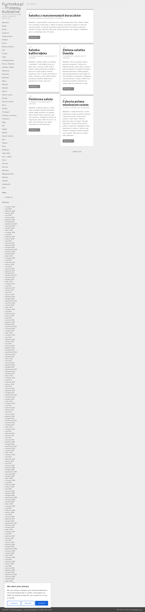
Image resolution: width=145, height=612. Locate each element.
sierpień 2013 (9, 373)
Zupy (4, 187)
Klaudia (66, 107)
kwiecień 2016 (10, 313)
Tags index (6, 153)
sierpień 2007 (9, 527)
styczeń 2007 (9, 542)
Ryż (3, 126)
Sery (4, 139)
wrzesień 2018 (10, 252)
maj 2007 (8, 534)
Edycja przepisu (8, 46)
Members (5, 77)
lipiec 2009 (9, 478)
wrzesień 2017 (10, 277)
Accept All (41, 603)
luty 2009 (8, 489)
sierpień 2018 (9, 254)
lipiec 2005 (9, 581)
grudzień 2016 (10, 296)
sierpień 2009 (9, 476)
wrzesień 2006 (10, 551)
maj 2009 (8, 482)
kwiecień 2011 (10, 433)
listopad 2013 (9, 367)
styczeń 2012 (9, 414)
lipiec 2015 (9, 333)
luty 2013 (8, 386)
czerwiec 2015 (10, 335)
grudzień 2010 (10, 442)
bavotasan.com (137, 610)
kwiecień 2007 (10, 536)
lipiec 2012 (9, 401)
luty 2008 (8, 514)
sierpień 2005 (9, 579)
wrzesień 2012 (10, 397)
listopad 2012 (9, 393)
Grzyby (4, 53)
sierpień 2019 (9, 228)
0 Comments (59, 18)
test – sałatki (7, 157)
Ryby (4, 122)
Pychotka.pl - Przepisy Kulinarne (26, 610)
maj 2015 (8, 337)
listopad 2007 (9, 521)
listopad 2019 (9, 222)
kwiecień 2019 (10, 237)
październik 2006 (11, 549)
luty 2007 (8, 540)
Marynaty (5, 74)
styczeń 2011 (9, 440)
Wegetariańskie (8, 174)
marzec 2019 (9, 239)
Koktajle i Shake (8, 67)
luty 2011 (8, 437)
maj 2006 (8, 559)
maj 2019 (8, 234)
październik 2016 (11, 301)
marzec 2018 (9, 264)
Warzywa (5, 170)
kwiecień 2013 (10, 382)
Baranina (5, 22)
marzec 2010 (9, 461)
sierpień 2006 (9, 553)
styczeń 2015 (9, 346)
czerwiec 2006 (10, 557)
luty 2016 (8, 318)
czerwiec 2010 (10, 455)
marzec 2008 (9, 512)
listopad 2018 (9, 247)
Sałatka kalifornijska (38, 51)
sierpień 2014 (9, 356)
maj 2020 (8, 209)
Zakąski (5, 180)
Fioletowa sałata (41, 99)
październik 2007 (11, 523)
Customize (14, 603)
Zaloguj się (9, 197)
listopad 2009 (9, 470)
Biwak (4, 26)
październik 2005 (11, 574)
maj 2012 (8, 405)
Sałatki (4, 129)
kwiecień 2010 (10, 459)
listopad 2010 (9, 444)
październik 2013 (11, 369)
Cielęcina (5, 33)
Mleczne (5, 84)
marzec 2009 (9, 487)
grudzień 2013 (10, 365)
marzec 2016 (9, 316)
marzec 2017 (9, 290)
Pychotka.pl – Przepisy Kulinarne (12, 8)
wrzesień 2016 (10, 303)
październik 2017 (11, 275)
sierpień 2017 (9, 279)
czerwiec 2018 (10, 258)
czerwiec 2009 (10, 480)
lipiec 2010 (9, 452)
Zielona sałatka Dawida (74, 51)
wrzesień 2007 (10, 525)
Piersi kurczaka (7, 101)
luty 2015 (8, 343)
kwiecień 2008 (10, 510)
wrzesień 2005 (10, 576)
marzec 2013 (9, 384)
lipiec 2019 (9, 230)
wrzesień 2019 (10, 226)
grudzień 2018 (10, 245)
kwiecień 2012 (10, 408)
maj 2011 (8, 431)
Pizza (4, 105)
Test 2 (4, 160)
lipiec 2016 (9, 307)
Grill (3, 50)
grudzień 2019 (10, 219)
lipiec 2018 (9, 256)
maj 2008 (8, 508)
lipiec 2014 (9, 358)
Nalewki (5, 88)
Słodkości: (6, 150)
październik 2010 (11, 446)
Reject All (28, 603)
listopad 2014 (9, 350)
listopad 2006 (9, 546)
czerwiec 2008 (10, 506)
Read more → (34, 37)
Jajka (4, 57)
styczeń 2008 (9, 517)
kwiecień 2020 (10, 211)
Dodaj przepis (7, 36)
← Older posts (76, 151)
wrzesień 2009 (10, 474)
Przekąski (5, 112)
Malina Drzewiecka (36, 18)
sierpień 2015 (9, 331)
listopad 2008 (9, 495)
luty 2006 (8, 566)
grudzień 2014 (10, 348)
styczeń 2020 (9, 217)
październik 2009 (11, 472)
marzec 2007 (9, 538)
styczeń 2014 (9, 363)
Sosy (4, 146)
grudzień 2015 (10, 322)
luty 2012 (8, 412)
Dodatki (5, 40)
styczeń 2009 (9, 491)
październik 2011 (11, 420)
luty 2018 (8, 266)
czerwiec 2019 (10, 232)
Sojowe (4, 143)
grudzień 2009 (10, 467)
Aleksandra (33, 101)
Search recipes (7, 136)
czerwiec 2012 (10, 403)
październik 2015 (11, 326)
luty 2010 (8, 463)
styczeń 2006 (9, 568)
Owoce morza (7, 95)
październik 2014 (11, 352)
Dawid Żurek (68, 56)
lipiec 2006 (9, 555)
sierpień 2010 (9, 450)
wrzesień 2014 (10, 354)
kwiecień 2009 (10, 484)
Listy (30, 12)
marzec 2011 (9, 435)
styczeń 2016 (9, 320)
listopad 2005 (9, 572)
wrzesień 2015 (10, 328)
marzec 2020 (9, 213)
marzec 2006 (9, 564)
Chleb (4, 29)
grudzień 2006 (10, 544)
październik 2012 (11, 395)
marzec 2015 (9, 341)
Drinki (4, 43)
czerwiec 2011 (10, 429)
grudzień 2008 (10, 493)
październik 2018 (11, 249)
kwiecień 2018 (10, 262)
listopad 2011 (9, 418)
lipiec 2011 (9, 427)
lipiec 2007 (9, 529)
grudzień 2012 (10, 390)
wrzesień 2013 (10, 371)
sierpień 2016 (9, 305)
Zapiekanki (6, 184)
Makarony (5, 71)
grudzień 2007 (10, 519)
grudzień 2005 (10, 570)
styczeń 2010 (9, 465)
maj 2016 (8, 311)
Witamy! (5, 177)
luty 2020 (8, 215)
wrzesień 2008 (10, 499)
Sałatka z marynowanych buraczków (55, 15)
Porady (4, 108)
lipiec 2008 (9, 504)
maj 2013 (8, 380)
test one (5, 163)
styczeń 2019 (9, 243)
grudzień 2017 (10, 271)
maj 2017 (8, 286)
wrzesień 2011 (10, 422)
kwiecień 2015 (10, 339)
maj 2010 (8, 457)
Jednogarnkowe (8, 60)
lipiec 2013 (9, 375)
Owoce (4, 91)
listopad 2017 (9, 273)
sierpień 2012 (9, 399)
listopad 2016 (9, 299)
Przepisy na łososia (9, 115)
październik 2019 (11, 224)
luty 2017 (8, 292)
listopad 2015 (9, 324)
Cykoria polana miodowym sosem (76, 103)
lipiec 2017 (9, 281)
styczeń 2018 (9, 269)
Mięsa (4, 81)
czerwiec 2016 (10, 309)
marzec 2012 (9, 410)
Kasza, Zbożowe (8, 64)
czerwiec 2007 (10, 532)
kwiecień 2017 (10, 288)
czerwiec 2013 (10, 378)
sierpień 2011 (9, 425)
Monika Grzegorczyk (36, 56)
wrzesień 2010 (10, 448)
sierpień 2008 (9, 502)
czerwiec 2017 (10, 284)
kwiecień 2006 (10, 561)
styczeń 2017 (9, 294)
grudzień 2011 (10, 416)
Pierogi (4, 98)
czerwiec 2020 (10, 207)
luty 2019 (8, 241)
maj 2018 (8, 260)
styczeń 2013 (9, 388)
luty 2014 (8, 361)
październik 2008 (11, 497)
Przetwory (5, 119)
